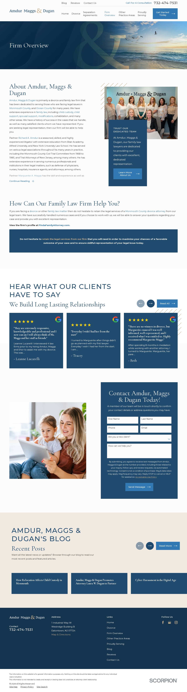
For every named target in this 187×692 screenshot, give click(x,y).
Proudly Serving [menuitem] (142, 14)
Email (144, 428)
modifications (45, 116)
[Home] (31, 10)
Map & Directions (60, 634)
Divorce (111, 627)
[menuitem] (13, 687)
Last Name (147, 419)
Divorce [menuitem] (76, 13)
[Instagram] (176, 622)
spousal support (28, 116)
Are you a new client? (119, 437)
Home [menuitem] (65, 13)
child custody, (66, 112)
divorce (34, 211)
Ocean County (44, 108)
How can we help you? (119, 446)
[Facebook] (163, 622)
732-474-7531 (166, 3)
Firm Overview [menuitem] (110, 14)
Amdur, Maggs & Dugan (22, 100)
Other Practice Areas (118, 638)
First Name (114, 419)
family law (41, 112)
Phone (111, 428)
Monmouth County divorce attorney (145, 211)
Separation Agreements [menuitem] (90, 14)
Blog (64, 3)
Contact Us (90, 3)
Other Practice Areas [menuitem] (127, 14)
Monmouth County (19, 108)
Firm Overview (115, 633)
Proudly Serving (115, 643)
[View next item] (151, 303)
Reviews (75, 3)
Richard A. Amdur (28, 138)
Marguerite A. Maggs (30, 175)
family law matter (57, 211)
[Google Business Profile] (169, 622)
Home (110, 622)
